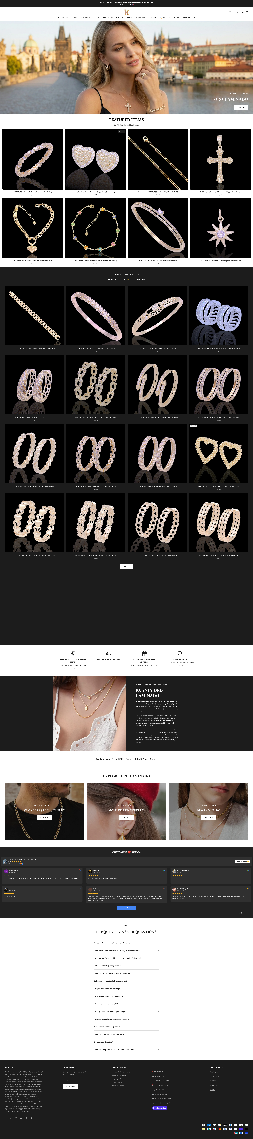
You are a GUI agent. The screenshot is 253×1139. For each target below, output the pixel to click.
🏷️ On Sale (165, 18)
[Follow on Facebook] (6, 1118)
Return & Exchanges (119, 1075)
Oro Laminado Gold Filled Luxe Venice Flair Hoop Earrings (219, 555)
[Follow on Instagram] (16, 1118)
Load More (126, 908)
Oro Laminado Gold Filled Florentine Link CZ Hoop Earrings (95, 486)
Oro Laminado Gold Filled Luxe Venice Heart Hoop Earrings (34, 555)
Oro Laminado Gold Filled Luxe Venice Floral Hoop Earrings (95, 555)
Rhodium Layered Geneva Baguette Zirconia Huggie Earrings (219, 348)
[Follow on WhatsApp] (31, 1118)
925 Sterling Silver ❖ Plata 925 (141, 18)
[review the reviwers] (79, 870)
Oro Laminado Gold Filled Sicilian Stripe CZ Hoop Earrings (34, 417)
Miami (212, 1090)
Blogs (176, 18)
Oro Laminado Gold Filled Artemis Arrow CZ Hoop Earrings (157, 417)
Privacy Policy (117, 1082)
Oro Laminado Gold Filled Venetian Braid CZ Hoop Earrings (218, 417)
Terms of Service (118, 1086)
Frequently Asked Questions (121, 1072)
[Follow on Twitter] (11, 1118)
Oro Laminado (231, 99)
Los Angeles (214, 1072)
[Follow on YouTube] (21, 1118)
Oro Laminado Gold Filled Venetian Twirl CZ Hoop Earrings (34, 486)
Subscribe (70, 1087)
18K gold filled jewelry (126, 274)
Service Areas (189, 18)
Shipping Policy (117, 1079)
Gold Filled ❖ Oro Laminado (109, 18)
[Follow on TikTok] (26, 1118)
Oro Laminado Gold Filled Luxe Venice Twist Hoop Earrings (157, 555)
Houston (213, 1081)
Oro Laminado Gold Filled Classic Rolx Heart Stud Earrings (218, 486)
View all (126, 567)
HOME (74, 18)
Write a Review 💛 (243, 862)
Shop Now (241, 107)
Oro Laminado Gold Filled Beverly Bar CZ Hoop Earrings (157, 486)
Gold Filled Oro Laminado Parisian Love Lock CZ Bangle (157, 348)
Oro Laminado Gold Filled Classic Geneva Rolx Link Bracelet (34, 348)
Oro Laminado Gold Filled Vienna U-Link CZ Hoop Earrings (95, 417)
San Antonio (214, 1076)
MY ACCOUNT (62, 18)
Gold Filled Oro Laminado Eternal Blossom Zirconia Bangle (96, 348)
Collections (87, 18)
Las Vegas (213, 1085)
